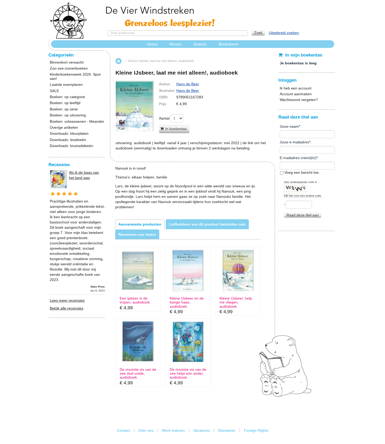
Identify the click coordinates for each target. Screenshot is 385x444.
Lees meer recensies (67, 300)
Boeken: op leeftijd (65, 103)
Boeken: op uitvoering (68, 115)
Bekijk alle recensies (66, 308)
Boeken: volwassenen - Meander (77, 121)
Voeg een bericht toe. (301, 172)
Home (119, 61)
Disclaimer (226, 430)
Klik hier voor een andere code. (303, 195)
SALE (54, 91)
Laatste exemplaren (66, 85)
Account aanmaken (296, 94)
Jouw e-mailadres (294, 142)
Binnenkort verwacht (67, 62)
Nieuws (175, 44)
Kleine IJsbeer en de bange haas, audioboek (187, 302)
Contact (123, 430)
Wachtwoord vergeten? (299, 100)
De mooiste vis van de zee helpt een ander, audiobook (188, 374)
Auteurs (200, 44)
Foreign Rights (256, 430)
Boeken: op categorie (67, 97)
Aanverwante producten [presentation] (139, 224)
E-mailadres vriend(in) (298, 158)
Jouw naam (289, 126)
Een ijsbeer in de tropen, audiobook (135, 300)
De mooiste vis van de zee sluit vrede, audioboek (138, 374)
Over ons (145, 430)
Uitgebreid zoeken (284, 33)
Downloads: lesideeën (68, 140)
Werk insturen (173, 430)
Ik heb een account (295, 88)
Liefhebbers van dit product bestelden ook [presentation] (207, 224)
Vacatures (201, 430)
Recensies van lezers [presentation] (137, 234)
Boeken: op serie (64, 109)
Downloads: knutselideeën (71, 146)
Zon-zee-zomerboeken (69, 68)
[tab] (139, 224)
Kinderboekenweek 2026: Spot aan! (75, 76)
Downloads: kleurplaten (69, 134)
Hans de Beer (187, 84)
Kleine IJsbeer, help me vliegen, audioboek (235, 302)
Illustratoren (228, 44)
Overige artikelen (64, 128)
